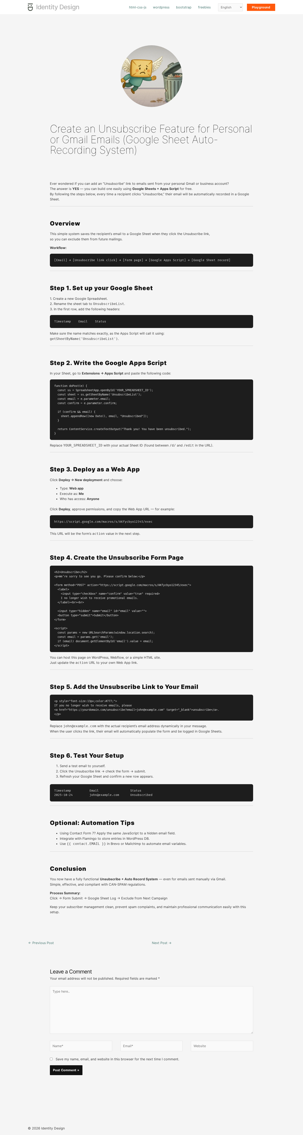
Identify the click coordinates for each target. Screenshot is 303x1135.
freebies (204, 7)
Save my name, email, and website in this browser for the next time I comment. (117, 1059)
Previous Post (41, 943)
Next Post (161, 943)
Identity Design (57, 7)
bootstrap (183, 7)
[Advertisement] (151, 168)
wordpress (161, 7)
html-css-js (137, 7)
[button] (261, 7)
